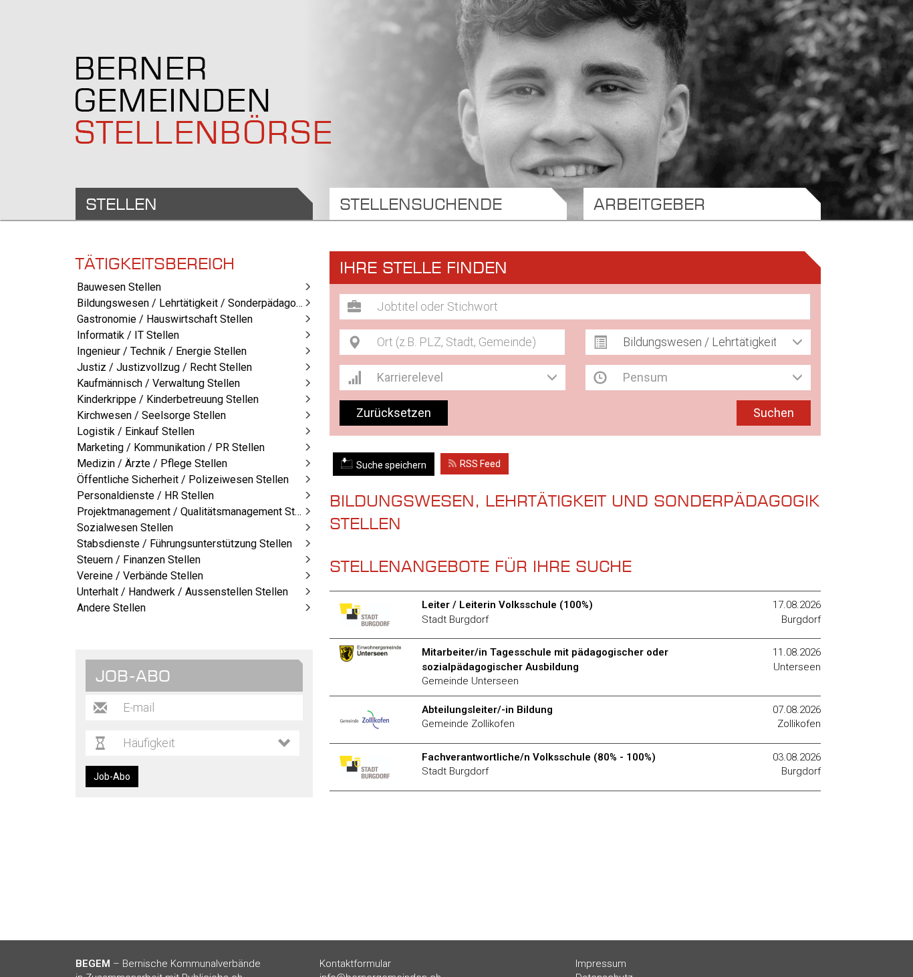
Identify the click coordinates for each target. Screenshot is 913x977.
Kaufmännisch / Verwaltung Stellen (158, 383)
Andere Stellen (111, 607)
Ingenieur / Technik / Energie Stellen (162, 351)
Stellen (121, 204)
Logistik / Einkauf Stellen (135, 431)
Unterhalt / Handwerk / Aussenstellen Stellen (182, 591)
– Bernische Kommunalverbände (168, 964)
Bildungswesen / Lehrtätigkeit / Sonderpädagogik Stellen (195, 303)
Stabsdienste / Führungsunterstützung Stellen (184, 543)
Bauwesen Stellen (119, 287)
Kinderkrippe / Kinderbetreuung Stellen (168, 399)
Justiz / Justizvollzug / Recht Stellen (164, 367)
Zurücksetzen (393, 413)
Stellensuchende (421, 204)
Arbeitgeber (649, 204)
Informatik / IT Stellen (128, 335)
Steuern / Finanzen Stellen (139, 559)
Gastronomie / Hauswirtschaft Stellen (165, 319)
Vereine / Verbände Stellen (140, 575)
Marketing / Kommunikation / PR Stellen (171, 447)
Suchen (773, 413)
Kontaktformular (355, 964)
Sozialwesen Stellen (125, 527)
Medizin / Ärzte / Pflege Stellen (152, 463)
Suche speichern (391, 465)
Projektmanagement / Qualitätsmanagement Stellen (195, 511)
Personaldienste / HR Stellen (145, 495)
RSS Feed (480, 463)
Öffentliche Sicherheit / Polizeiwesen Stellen (183, 479)
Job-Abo (112, 776)
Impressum (600, 964)
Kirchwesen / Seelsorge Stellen (151, 415)
